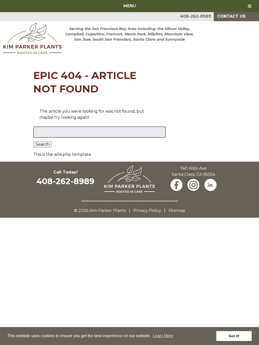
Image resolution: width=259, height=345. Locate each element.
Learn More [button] (163, 336)
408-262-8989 (195, 16)
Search (42, 144)
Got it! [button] (234, 336)
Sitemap (176, 210)
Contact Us (231, 16)
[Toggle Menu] (249, 6)
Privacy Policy (147, 210)
